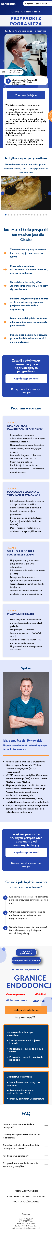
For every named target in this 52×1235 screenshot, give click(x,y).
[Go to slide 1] (5, 215)
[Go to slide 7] (23, 215)
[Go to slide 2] (8, 215)
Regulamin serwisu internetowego (26, 1196)
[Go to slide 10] (31, 215)
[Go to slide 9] (29, 215)
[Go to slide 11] (34, 215)
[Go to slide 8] (26, 215)
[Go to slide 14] (43, 215)
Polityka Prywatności (26, 1191)
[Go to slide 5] (17, 215)
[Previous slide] (2, 193)
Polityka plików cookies (26, 1202)
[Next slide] (49, 193)
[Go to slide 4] (14, 215)
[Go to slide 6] (20, 215)
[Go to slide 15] (46, 215)
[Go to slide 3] (11, 215)
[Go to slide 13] (40, 215)
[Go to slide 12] (37, 215)
